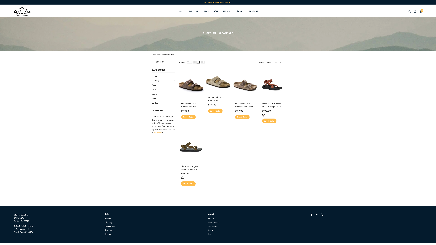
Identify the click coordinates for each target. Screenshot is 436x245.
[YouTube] (322, 215)
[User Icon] (415, 11)
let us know (158, 132)
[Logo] (27, 11)
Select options (189, 117)
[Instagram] (317, 215)
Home (154, 54)
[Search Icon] (410, 11)
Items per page (265, 62)
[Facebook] (312, 215)
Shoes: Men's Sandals (166, 54)
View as (182, 62)
